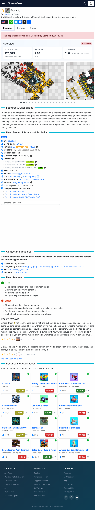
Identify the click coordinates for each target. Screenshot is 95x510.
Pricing (37, 473)
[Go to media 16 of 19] (65, 102)
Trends (33, 28)
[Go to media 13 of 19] (56, 102)
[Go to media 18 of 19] (71, 102)
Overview (7, 28)
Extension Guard (10, 481)
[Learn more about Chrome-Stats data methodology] (31, 182)
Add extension (39, 492)
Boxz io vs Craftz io (14, 191)
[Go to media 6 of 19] (35, 102)
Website (14, 176)
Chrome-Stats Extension (14, 477)
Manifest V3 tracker (42, 484)
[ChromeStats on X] (77, 497)
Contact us (68, 484)
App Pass (8, 473)
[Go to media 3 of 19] (26, 102)
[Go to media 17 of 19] (68, 102)
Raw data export (11, 496)
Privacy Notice (70, 492)
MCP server (9, 492)
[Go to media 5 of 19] (32, 102)
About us (67, 473)
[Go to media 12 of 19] (53, 102)
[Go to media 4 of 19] (29, 102)
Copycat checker (41, 481)
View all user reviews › (11, 358)
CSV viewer (38, 488)
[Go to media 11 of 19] (50, 102)
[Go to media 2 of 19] (23, 102)
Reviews (21, 28)
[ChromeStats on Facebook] (71, 497)
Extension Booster (11, 484)
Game (16, 14)
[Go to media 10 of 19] (47, 102)
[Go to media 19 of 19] (74, 102)
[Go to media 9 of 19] (44, 102)
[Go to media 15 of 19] (62, 102)
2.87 (23, 147)
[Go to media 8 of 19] (41, 102)
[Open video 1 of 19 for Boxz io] (32, 81)
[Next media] (90, 81)
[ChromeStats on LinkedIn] (66, 497)
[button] (3, 3)
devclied (7, 14)
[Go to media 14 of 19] (59, 102)
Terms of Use (69, 488)
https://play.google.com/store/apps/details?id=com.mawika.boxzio (52, 266)
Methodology (69, 477)
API (5, 488)
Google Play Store (20, 182)
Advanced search (41, 477)
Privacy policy (30, 176)
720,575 (20, 144)
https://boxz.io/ (20, 272)
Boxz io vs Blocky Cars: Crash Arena (22, 194)
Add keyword (39, 496)
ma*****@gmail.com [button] (20, 173)
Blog (65, 481)
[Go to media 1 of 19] (20, 102)
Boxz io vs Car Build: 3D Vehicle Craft (22, 197)
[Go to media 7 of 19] (38, 102)
